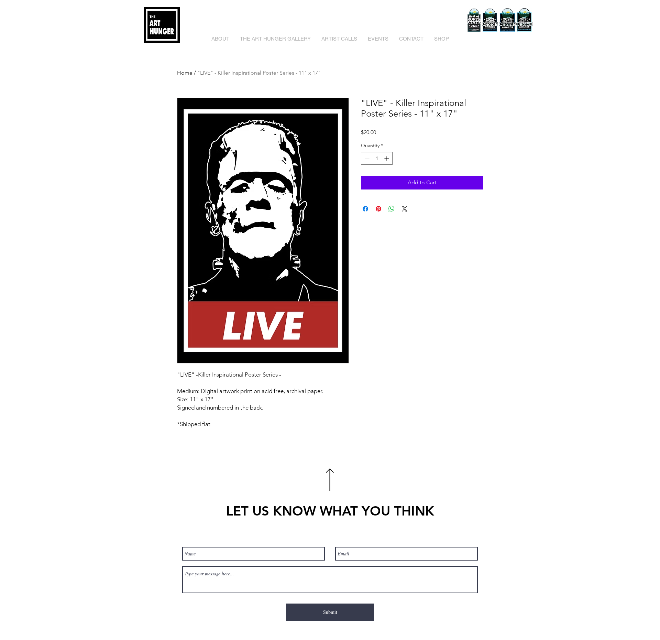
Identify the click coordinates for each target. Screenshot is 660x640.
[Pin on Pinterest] (378, 209)
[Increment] (387, 158)
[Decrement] (366, 158)
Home (184, 72)
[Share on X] (404, 209)
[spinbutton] (377, 158)
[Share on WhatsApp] (391, 209)
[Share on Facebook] (365, 209)
